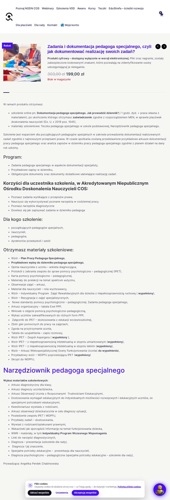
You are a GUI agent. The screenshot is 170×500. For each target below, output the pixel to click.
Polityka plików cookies (129, 486)
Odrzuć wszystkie (39, 492)
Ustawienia (62, 492)
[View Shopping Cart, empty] (161, 16)
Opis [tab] (6, 95)
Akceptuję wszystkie (85, 492)
